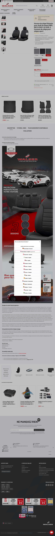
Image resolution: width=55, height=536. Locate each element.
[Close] (39, 242)
